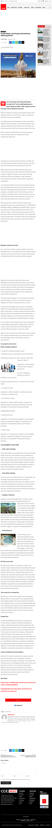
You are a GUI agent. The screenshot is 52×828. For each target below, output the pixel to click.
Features (3, 31)
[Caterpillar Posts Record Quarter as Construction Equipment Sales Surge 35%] (40, 61)
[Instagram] (40, 1)
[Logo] (3, 8)
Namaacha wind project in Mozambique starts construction (8, 756)
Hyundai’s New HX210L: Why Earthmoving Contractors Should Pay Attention (45, 54)
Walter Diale (4, 39)
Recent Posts (8, 711)
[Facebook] (38, 1)
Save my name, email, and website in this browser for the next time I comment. (16, 779)
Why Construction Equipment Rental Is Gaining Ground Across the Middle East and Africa (46, 39)
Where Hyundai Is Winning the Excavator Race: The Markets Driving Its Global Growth (46, 46)
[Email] (23, 42)
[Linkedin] (19, 42)
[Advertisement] (18, 20)
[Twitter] (41, 1)
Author (2, 711)
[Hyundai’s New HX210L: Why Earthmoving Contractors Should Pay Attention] (40, 53)
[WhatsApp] (16, 42)
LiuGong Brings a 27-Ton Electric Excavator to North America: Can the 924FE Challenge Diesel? (46, 32)
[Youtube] (43, 1)
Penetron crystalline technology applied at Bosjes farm (28, 756)
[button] (49, 7)
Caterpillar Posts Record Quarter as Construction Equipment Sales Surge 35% (46, 61)
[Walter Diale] (4, 717)
